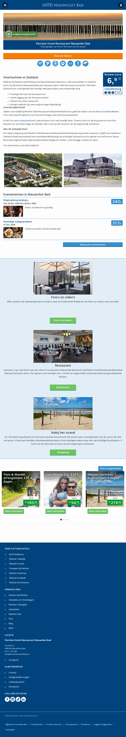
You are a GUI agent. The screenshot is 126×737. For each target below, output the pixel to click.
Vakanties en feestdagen (21, 599)
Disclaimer (85, 724)
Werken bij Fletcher (18, 595)
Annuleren (14, 686)
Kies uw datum (63, 55)
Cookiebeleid (37, 724)
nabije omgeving (15, 133)
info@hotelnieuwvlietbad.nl (17, 654)
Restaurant (63, 387)
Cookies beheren (54, 724)
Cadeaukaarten (16, 681)
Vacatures (14, 659)
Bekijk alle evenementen (93, 244)
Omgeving (63, 452)
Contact (12, 672)
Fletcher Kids (15, 614)
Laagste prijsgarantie (24, 34)
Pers (11, 618)
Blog (11, 623)
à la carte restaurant (19, 120)
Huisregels (10, 729)
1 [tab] (61, 519)
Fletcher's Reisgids (18, 604)
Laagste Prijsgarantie (103, 724)
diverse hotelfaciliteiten (107, 111)
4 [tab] (68, 519)
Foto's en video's (63, 320)
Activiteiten (14, 609)
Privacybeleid (71, 724)
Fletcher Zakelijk (17, 558)
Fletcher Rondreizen (19, 582)
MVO (11, 628)
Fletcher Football (17, 577)
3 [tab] (65, 519)
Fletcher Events (16, 563)
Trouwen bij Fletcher (19, 568)
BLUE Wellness (16, 554)
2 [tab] (63, 519)
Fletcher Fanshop (17, 573)
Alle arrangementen (110, 468)
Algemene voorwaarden (16, 724)
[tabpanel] (21, 493)
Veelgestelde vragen (19, 677)
